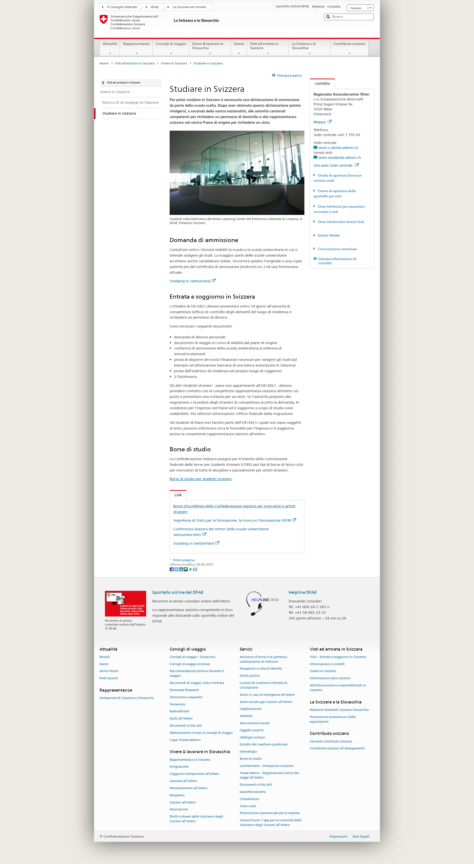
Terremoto (177, 704)
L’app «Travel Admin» (185, 740)
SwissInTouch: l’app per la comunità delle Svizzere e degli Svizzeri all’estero (270, 823)
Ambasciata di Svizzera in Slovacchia (126, 698)
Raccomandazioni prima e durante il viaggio (197, 673)
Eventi (104, 664)
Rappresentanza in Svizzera (190, 759)
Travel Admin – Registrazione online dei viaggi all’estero (269, 775)
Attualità (110, 44)
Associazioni (179, 809)
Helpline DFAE (303, 592)
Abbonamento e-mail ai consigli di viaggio (201, 733)
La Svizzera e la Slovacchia (304, 46)
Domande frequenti (184, 690)
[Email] (195, 569)
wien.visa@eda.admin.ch (340, 157)
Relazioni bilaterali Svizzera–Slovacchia (339, 710)
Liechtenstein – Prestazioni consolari (267, 766)
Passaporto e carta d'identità (261, 669)
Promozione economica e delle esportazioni (333, 719)
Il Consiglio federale (122, 7)
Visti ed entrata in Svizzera (264, 46)
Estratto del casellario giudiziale (263, 744)
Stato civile (248, 806)
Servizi (239, 44)
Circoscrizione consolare (337, 249)
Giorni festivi (328, 235)
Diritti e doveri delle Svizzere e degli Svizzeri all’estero (196, 819)
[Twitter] (176, 569)
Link (176, 495)
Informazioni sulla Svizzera (330, 678)
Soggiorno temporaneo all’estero (194, 774)
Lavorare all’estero (183, 781)
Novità (104, 657)
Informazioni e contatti (327, 664)
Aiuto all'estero (181, 718)
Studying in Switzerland (190, 281)
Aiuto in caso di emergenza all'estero (267, 695)
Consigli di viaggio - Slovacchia (192, 657)
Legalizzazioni (251, 709)
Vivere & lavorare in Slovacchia (207, 46)
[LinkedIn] (181, 569)
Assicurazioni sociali (255, 723)
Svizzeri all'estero (183, 802)
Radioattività (179, 711)
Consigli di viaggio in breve (190, 664)
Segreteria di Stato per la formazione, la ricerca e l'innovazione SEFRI (232, 520)
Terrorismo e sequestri (186, 697)
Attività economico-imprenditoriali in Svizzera (338, 687)
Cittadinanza (249, 799)
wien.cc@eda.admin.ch (338, 147)
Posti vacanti (108, 678)
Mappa (320, 122)
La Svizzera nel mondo (189, 7)
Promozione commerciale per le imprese (270, 813)
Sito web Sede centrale (334, 165)
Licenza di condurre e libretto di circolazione (263, 685)
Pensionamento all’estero (188, 788)
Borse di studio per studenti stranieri (201, 478)
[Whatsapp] (190, 569)
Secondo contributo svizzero (331, 741)
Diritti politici (250, 676)
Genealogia (248, 751)
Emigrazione (179, 767)
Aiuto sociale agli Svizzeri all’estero (266, 702)
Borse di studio (251, 759)
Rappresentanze (136, 44)
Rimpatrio (177, 795)
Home (103, 63)
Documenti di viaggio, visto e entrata (197, 683)
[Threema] (186, 569)
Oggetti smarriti (252, 730)
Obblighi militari (252, 737)
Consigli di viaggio (171, 44)
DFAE (155, 7)
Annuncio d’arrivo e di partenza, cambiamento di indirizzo (264, 659)
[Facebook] (172, 569)
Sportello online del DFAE (177, 592)
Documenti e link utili (186, 725)
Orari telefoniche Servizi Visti (340, 222)
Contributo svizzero (349, 44)
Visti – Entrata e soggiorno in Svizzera (338, 657)
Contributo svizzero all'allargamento (337, 748)
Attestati (246, 716)
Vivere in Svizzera (174, 63)
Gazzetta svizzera (253, 792)
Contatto (320, 83)
